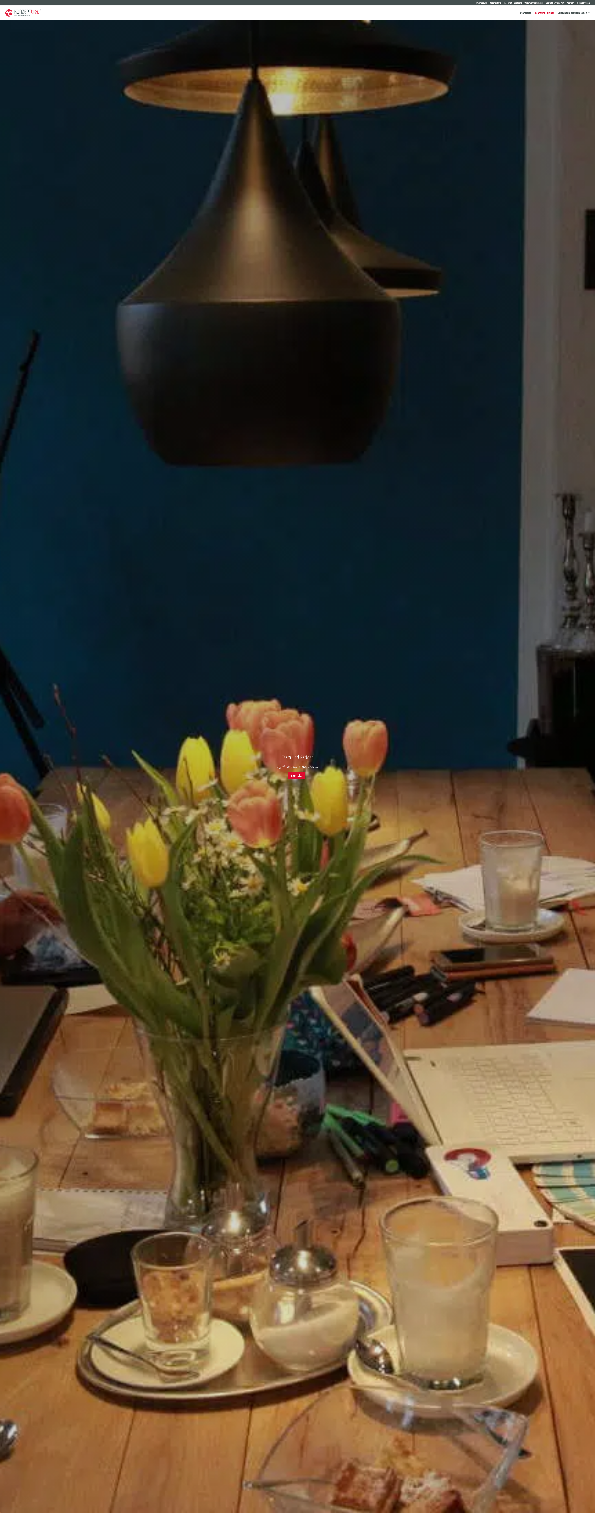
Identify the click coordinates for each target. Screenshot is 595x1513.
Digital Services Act (555, 3)
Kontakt (570, 3)
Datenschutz (495, 3)
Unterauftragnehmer (533, 3)
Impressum (481, 3)
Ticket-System (583, 3)
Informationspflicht (513, 3)
